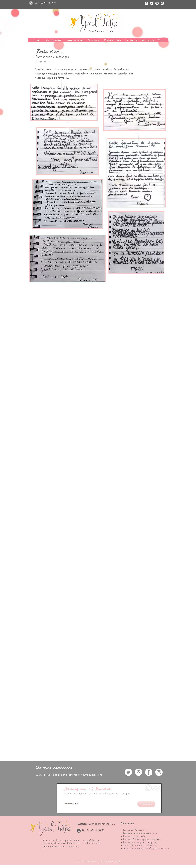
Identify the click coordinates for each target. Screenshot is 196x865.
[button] (131, 40)
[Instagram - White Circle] (162, 3)
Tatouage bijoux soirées (134, 836)
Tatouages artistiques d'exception (140, 842)
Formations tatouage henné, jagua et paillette (146, 848)
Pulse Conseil (114, 861)
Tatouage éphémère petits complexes (141, 839)
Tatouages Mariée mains (135, 830)
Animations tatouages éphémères (140, 845)
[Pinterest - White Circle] (157, 3)
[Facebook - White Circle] (146, 3)
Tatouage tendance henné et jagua (140, 833)
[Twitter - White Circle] (151, 3)
